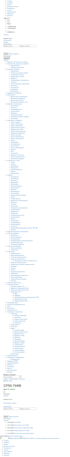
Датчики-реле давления (18, 98)
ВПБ (15, 293)
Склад (9, 4)
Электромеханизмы (17, 115)
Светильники (15, 146)
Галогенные (14, 153)
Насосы (9, 368)
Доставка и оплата (12, 6)
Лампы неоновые (16, 135)
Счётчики (13, 204)
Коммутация (11, 251)
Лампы (13, 140)
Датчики (13, 230)
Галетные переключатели (18, 257)
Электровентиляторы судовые (20, 116)
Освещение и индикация (14, 120)
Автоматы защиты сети (18, 286)
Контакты (10, 15)
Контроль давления (13, 233)
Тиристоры (14, 313)
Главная (9, 1)
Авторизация (7, 44)
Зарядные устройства (17, 67)
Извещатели (14, 168)
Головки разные (15, 199)
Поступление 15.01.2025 (21, 425)
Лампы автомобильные (18, 157)
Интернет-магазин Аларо (15, 436)
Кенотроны (14, 85)
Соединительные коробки (18, 279)
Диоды (13, 328)
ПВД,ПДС (17, 295)
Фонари (13, 149)
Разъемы (13, 281)
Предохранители (16, 292)
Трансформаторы (12, 303)
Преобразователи (12, 355)
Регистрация (7, 56)
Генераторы (14, 118)
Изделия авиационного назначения (17, 231)
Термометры (15, 250)
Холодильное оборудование (15, 357)
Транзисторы (15, 354)
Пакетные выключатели (18, 259)
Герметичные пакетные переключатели (23, 264)
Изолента (10, 365)
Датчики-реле (11, 95)
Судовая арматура (12, 363)
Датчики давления (16, 237)
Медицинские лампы (17, 129)
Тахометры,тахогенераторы (19, 208)
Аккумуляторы (15, 65)
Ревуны (13, 171)
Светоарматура (15, 144)
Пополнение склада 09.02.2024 (23, 428)
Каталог (6, 58)
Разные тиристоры (20, 321)
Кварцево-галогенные (17, 155)
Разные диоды (18, 348)
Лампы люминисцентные (18, 131)
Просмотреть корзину (7, 41)
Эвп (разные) (15, 87)
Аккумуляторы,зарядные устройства (18, 64)
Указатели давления (17, 242)
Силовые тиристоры (20, 315)
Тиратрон (13, 82)
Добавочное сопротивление (19, 200)
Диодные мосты (19, 334)
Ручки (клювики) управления (19, 275)
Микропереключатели (17, 255)
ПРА (12, 151)
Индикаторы (14, 211)
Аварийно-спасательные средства (17, 62)
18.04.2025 (17, 422)
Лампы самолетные (17, 124)
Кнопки (13, 270)
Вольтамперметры (16, 186)
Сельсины (14, 107)
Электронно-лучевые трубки (19, 73)
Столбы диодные (19, 352)
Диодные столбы (19, 335)
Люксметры (14, 213)
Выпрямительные (19, 346)
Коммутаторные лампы (18, 127)
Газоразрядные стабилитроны (20, 80)
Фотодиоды (17, 339)
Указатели (14, 202)
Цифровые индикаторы (18, 133)
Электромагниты (12, 310)
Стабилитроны (18, 344)
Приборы (10, 175)
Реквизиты (10, 14)
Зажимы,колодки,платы (14, 282)
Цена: (5, 389)
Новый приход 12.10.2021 (22, 430)
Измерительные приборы (18, 195)
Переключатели (15, 253)
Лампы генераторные (17, 138)
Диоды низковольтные (21, 332)
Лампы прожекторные (17, 147)
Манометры (14, 235)
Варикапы (17, 337)
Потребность (11, 8)
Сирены (13, 164)
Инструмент (10, 366)
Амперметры (15, 177)
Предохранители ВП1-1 (21, 301)
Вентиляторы (15, 106)
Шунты (13, 197)
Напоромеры (15, 220)
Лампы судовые (15, 122)
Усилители (14, 226)
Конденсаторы (15, 324)
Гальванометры (15, 222)
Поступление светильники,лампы (24, 433)
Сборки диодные (19, 350)
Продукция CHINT (12, 361)
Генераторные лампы (17, 75)
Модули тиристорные (20, 319)
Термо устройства (16, 248)
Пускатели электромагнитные (16, 304)
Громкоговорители (16, 169)
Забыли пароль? (14, 54)
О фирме (10, 3)
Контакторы (10, 308)
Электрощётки (15, 111)
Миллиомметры (15, 224)
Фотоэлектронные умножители (20, 84)
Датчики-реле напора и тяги (19, 102)
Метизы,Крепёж (12, 370)
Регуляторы (14, 206)
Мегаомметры (15, 191)
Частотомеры (15, 193)
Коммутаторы (15, 173)
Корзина (6, 35)
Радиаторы (17, 323)
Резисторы (14, 326)
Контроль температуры (14, 246)
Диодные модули (19, 341)
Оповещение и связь (13, 160)
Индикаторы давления (17, 244)
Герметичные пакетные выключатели (25, 261)
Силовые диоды (19, 330)
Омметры (14, 189)
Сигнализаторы (15, 239)
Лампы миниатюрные (17, 137)
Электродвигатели (16, 109)
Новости (6, 420)
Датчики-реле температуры (19, 96)
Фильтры (9, 372)
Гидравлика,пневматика (14, 93)
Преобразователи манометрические (22, 240)
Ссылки (9, 10)
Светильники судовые (17, 158)
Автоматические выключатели (20, 290)
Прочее (13, 219)
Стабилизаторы (15, 209)
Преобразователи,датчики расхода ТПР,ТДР (24, 228)
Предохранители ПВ (20, 299)
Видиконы (14, 78)
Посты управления (16, 277)
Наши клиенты (11, 12)
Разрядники (14, 89)
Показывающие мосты (17, 215)
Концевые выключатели (18, 272)
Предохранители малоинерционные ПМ (26, 297)
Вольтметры (14, 184)
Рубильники (14, 273)
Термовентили (15, 359)
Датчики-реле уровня (17, 100)
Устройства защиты (13, 284)
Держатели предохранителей (19, 288)
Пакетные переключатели (18, 262)
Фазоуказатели (15, 217)
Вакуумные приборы (13, 69)
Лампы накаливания (17, 126)
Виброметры (14, 182)
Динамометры (15, 188)
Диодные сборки (19, 343)
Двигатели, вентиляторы (14, 104)
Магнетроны (14, 91)
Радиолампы (15, 71)
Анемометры (15, 178)
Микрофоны (14, 166)
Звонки (13, 162)
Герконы (13, 268)
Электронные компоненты (15, 312)
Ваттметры (14, 180)
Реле (8, 306)
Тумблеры (14, 266)
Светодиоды (14, 142)
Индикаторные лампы (17, 76)
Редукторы (14, 113)
